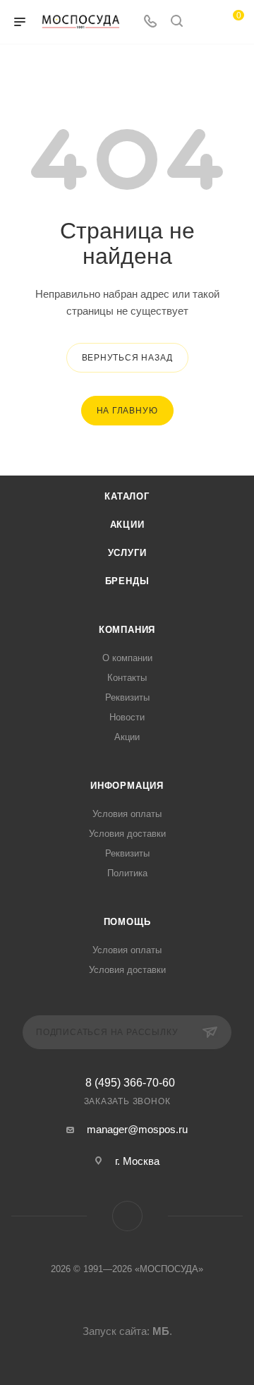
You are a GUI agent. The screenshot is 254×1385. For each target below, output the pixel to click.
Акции (127, 524)
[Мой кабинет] (203, 22)
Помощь (127, 922)
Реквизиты (127, 697)
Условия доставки (127, 833)
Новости (127, 717)
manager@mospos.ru (137, 1129)
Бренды (127, 581)
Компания (127, 629)
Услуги (127, 553)
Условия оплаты (127, 814)
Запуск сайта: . (127, 1331)
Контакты (127, 677)
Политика (127, 873)
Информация (127, 785)
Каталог (127, 496)
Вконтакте (127, 1216)
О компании (127, 658)
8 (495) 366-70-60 (130, 1083)
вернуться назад (127, 358)
